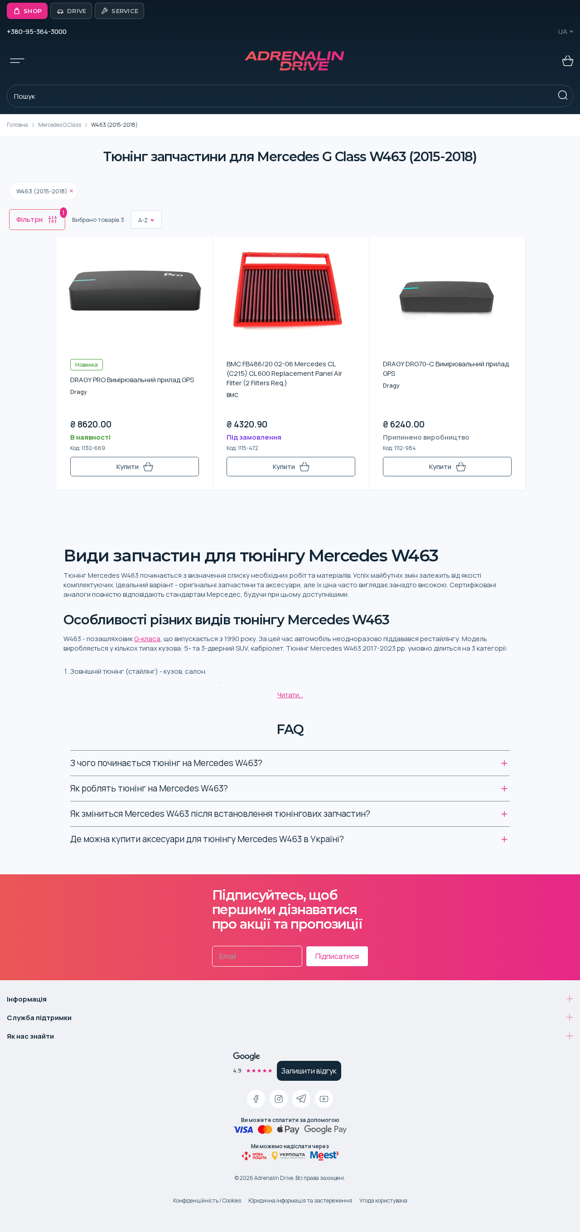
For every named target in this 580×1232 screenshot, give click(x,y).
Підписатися (337, 956)
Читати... (290, 695)
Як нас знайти (30, 1036)
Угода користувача (383, 1200)
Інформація (27, 999)
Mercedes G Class (59, 125)
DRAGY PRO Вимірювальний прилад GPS (132, 379)
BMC (232, 395)
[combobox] (139, 220)
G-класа (147, 638)
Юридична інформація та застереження (300, 1200)
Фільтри (40, 217)
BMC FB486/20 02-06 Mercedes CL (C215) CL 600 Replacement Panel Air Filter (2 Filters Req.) (284, 373)
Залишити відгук (309, 1071)
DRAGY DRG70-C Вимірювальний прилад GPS (446, 368)
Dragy (78, 392)
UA (562, 31)
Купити (127, 466)
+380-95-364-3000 (37, 31)
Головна (17, 125)
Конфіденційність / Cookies (207, 1200)
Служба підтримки (39, 1017)
